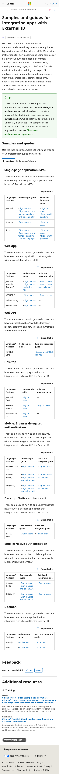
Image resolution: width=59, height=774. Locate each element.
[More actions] (54, 10)
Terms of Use (8, 770)
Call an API (24, 642)
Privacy (18, 766)
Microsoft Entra (17, 9)
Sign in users (25, 208)
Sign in (53, 3)
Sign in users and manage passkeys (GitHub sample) (26, 214)
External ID (32, 9)
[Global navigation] (2, 3)
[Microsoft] (29, 3)
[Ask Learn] (49, 10)
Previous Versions (26, 762)
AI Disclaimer (8, 762)
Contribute (7, 766)
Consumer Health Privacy (38, 766)
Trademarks (22, 770)
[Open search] (46, 3)
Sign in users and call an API (29, 287)
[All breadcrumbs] (4, 10)
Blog (39, 762)
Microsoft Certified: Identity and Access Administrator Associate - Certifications (28, 720)
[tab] (8, 161)
